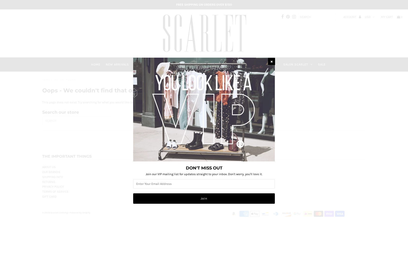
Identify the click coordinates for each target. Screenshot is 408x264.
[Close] (271, 61)
